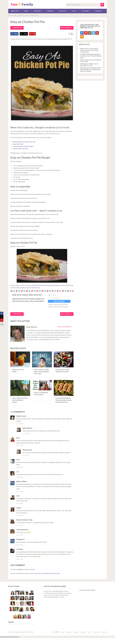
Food (73, 11)
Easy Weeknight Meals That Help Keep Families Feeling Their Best (63, 400)
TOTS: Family (55, 339)
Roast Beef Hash (18, 144)
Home (25, 11)
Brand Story (15, 11)
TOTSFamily (11, 632)
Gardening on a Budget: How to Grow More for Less (89, 64)
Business (98, 11)
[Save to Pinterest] (1, 320)
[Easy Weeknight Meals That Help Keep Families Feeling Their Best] (63, 388)
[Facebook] (82, 33)
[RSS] (82, 36)
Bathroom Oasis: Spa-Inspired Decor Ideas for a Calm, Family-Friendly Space (89, 50)
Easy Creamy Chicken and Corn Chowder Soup (59, 285)
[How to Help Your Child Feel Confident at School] (20, 388)
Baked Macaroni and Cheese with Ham (24, 142)
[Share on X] (1, 316)
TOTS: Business (44, 339)
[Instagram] (89, 33)
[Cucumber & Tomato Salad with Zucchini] (63, 359)
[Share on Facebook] (1, 313)
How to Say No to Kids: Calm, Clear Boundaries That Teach (41, 371)
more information (64, 306)
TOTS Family (85, 11)
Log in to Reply (19, 423)
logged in (20, 569)
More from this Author (64, 327)
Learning (50, 11)
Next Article (66, 28)
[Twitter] (93, 33)
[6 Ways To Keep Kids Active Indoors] (42, 385)
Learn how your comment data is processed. (47, 573)
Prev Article (17, 28)
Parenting (37, 11)
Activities (62, 11)
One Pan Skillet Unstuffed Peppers (23, 146)
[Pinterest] (85, 33)
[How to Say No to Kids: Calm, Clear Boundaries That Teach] (42, 359)
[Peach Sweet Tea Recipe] (20, 359)
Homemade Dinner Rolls (38, 285)
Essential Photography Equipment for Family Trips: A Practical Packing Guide (90, 55)
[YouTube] (97, 33)
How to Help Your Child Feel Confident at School (19, 400)
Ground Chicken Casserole (20, 148)
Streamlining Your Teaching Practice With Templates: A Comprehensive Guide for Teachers (90, 69)
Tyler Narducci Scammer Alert (87, 590)
